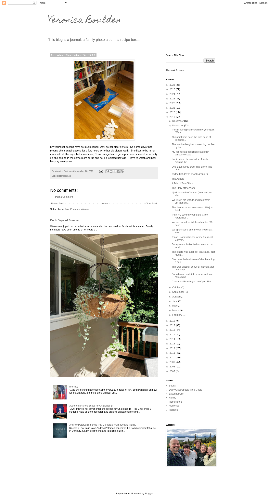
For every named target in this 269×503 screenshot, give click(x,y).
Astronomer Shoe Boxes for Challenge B (91, 405)
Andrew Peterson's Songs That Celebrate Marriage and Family (102, 424)
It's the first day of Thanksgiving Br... (191, 174)
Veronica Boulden (84, 20)
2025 (173, 89)
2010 (173, 357)
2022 (173, 103)
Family (172, 397)
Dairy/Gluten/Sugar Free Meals (185, 389)
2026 (173, 85)
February (177, 315)
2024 (173, 94)
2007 (173, 371)
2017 (173, 325)
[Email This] (107, 171)
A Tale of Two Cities (182, 183)
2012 (173, 348)
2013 (173, 343)
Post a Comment (64, 197)
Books (172, 385)
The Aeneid (178, 178)
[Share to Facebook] (119, 171)
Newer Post (57, 203)
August (176, 296)
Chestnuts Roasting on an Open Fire (191, 281)
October (176, 287)
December (178, 121)
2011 (173, 353)
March (176, 310)
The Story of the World (184, 188)
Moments (174, 405)
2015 (173, 334)
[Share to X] (115, 171)
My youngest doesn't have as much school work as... (190, 153)
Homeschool (65, 176)
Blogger (149, 493)
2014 (173, 339)
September (178, 292)
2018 (173, 320)
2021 (173, 107)
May (174, 305)
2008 (173, 366)
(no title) (73, 386)
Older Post (151, 203)
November (178, 125)
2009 (173, 362)
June (175, 301)
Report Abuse (175, 70)
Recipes (173, 409)
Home (104, 203)
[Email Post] (100, 171)
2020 (173, 112)
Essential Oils (176, 393)
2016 (173, 330)
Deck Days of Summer (65, 220)
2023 (173, 98)
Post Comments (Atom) (77, 209)
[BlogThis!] (111, 171)
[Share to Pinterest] (122, 171)
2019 (173, 117)
